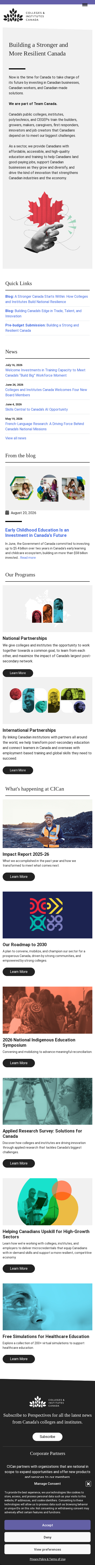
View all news (15, 438)
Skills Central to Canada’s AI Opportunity (36, 409)
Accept (47, 1525)
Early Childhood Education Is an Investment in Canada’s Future (37, 532)
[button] (88, 1483)
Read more (28, 557)
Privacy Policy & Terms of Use (47, 1559)
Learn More (19, 877)
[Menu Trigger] (83, 4)
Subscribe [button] (47, 1437)
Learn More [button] (18, 673)
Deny (47, 1537)
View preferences (47, 1550)
